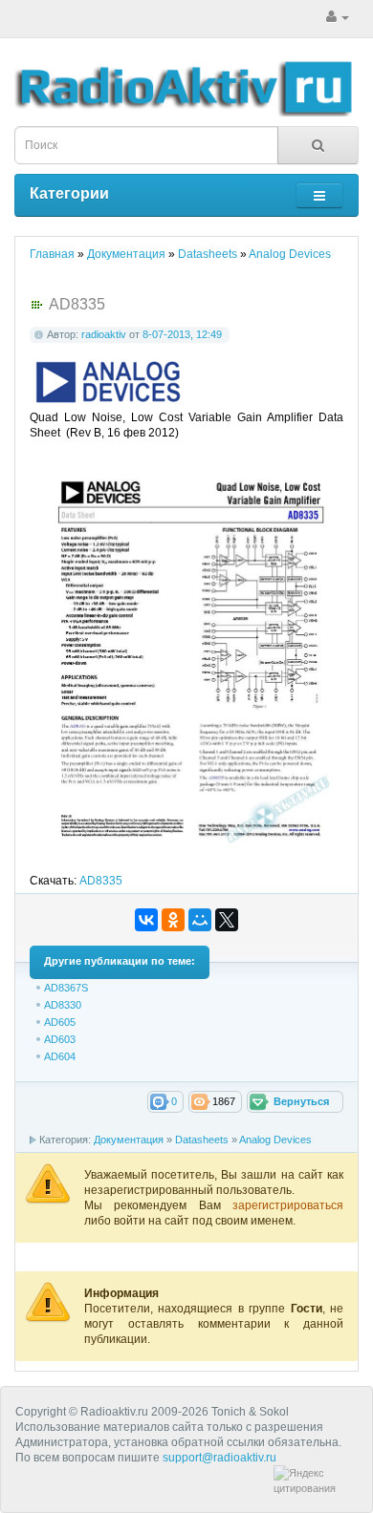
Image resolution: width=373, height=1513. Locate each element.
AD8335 (100, 880)
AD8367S (66, 987)
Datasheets (202, 1139)
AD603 (60, 1039)
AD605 (60, 1022)
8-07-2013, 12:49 (182, 334)
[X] (226, 919)
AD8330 (62, 1005)
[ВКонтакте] (146, 919)
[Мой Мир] (199, 919)
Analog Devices (275, 1139)
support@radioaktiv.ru (219, 1457)
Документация (129, 1139)
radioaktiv (103, 334)
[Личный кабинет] (337, 17)
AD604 (60, 1056)
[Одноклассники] (173, 919)
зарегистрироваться (287, 1205)
